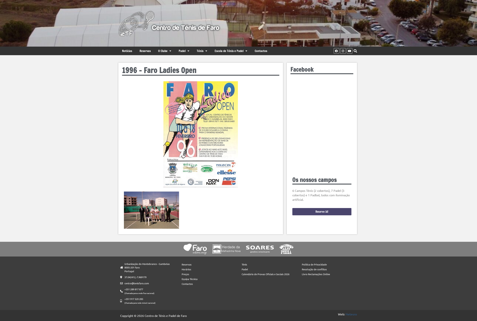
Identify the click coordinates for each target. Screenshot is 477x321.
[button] (355, 51)
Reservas (145, 51)
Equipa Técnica (190, 279)
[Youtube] (349, 51)
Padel (182, 51)
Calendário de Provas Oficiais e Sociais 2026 (265, 274)
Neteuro (351, 314)
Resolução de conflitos (314, 269)
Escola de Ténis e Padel (229, 51)
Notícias (127, 51)
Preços (185, 274)
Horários (186, 269)
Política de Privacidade (314, 264)
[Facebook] (336, 51)
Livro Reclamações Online (316, 274)
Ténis (200, 51)
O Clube (163, 51)
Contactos (261, 51)
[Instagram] (343, 51)
